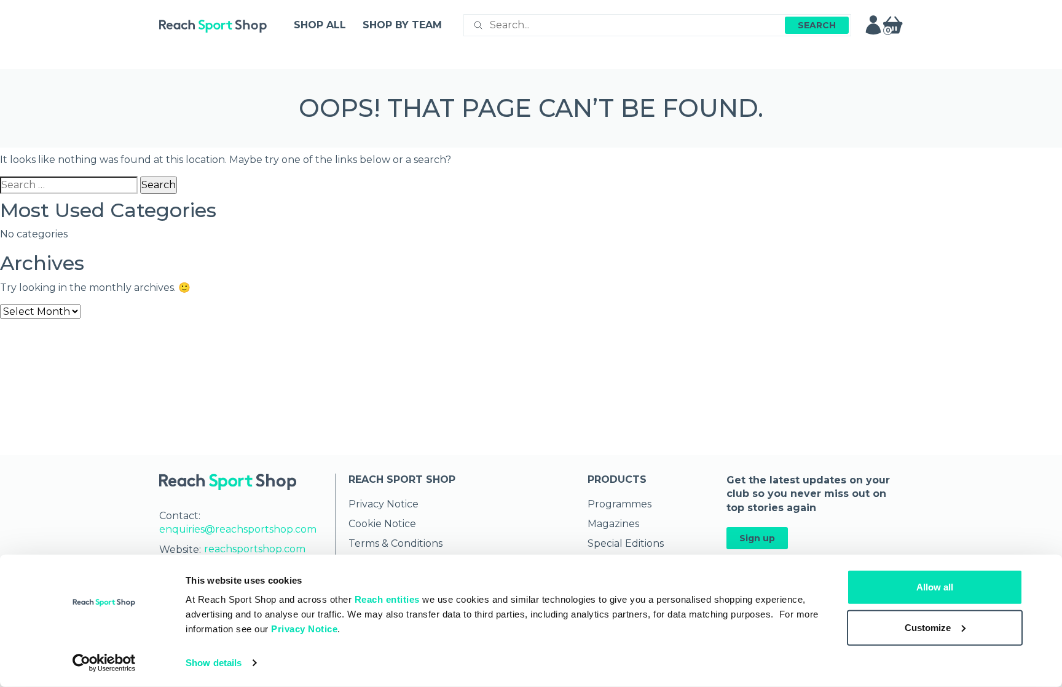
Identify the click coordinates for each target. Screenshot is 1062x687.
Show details (214, 662)
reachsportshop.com (254, 549)
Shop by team (402, 25)
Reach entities (387, 599)
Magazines (613, 524)
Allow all (934, 587)
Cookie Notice (382, 524)
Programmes (619, 504)
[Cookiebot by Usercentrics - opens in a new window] (104, 663)
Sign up (757, 538)
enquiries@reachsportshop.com (238, 529)
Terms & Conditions (395, 543)
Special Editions (626, 543)
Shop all (320, 25)
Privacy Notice (304, 629)
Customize (928, 627)
